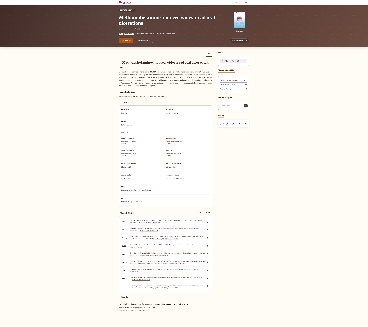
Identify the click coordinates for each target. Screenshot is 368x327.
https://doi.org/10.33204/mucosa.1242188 (136, 190)
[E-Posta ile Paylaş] (245, 123)
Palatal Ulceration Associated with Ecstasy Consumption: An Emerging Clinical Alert (153, 304)
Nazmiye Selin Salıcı (126, 34)
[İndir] (246, 105)
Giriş (245, 2)
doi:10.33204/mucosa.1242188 (149, 230)
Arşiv (220, 52)
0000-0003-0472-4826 (128, 153)
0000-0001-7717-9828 (128, 141)
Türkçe (237, 2)
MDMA (135, 96)
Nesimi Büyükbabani (157, 33)
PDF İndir (125, 40)
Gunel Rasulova (142, 33)
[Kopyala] (207, 222)
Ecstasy (142, 96)
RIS (201, 212)
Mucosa (239, 31)
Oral (147, 96)
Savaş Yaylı (170, 33)
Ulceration (160, 96)
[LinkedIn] (239, 123)
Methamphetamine (125, 96)
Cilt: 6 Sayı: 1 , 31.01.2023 (230, 61)
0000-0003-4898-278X (174, 141)
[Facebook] (221, 123)
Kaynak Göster (142, 40)
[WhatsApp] (227, 123)
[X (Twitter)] (233, 123)
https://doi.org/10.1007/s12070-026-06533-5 (132, 310)
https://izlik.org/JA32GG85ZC (131, 202)
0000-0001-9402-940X (173, 153)
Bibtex (210, 212)
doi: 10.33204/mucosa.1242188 (159, 255)
